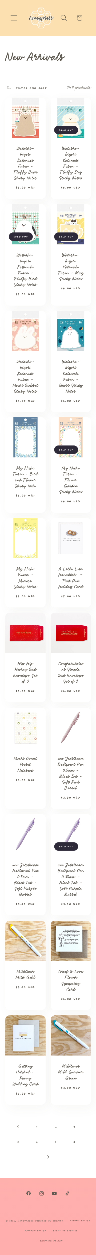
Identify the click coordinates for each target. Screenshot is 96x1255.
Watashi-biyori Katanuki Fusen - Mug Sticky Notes (71, 266)
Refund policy (80, 1220)
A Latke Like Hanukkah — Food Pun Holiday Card (70, 577)
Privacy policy (35, 1230)
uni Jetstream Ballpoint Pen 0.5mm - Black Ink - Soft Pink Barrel (71, 773)
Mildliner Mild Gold (25, 974)
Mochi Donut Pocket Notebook (25, 764)
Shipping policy (51, 1240)
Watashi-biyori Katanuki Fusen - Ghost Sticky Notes (70, 376)
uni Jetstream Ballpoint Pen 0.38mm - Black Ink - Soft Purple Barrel (71, 879)
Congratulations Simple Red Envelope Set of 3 (70, 672)
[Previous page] (18, 1126)
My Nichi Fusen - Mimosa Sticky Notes (25, 577)
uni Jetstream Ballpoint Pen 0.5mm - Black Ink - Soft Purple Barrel (25, 879)
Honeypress (26, 1220)
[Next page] (47, 1156)
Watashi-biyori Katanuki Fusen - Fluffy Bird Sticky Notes (25, 269)
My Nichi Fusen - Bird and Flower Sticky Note (25, 477)
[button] (13, 18)
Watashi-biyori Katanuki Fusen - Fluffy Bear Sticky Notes (25, 163)
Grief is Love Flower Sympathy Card (70, 980)
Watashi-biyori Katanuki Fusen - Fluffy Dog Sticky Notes (70, 163)
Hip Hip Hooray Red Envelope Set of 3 (25, 672)
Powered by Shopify (49, 1220)
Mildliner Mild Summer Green (70, 1072)
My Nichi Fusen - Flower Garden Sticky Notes (70, 480)
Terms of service (65, 1230)
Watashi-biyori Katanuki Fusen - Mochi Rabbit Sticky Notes (25, 376)
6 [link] (37, 1141)
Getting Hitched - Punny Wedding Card (25, 1075)
